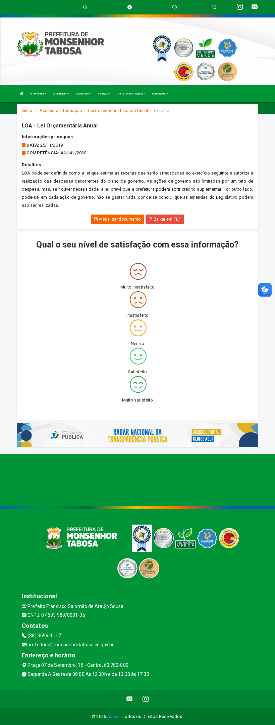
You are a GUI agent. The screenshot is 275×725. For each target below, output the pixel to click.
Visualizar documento (119, 219)
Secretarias (82, 93)
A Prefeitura (37, 93)
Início (27, 110)
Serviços (103, 93)
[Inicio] (22, 93)
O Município (60, 93)
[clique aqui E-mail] (129, 699)
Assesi (114, 716)
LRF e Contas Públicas (130, 93)
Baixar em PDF (166, 219)
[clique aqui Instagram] (146, 699)
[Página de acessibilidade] (174, 7)
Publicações (159, 93)
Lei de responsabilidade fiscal (118, 110)
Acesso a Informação (61, 110)
